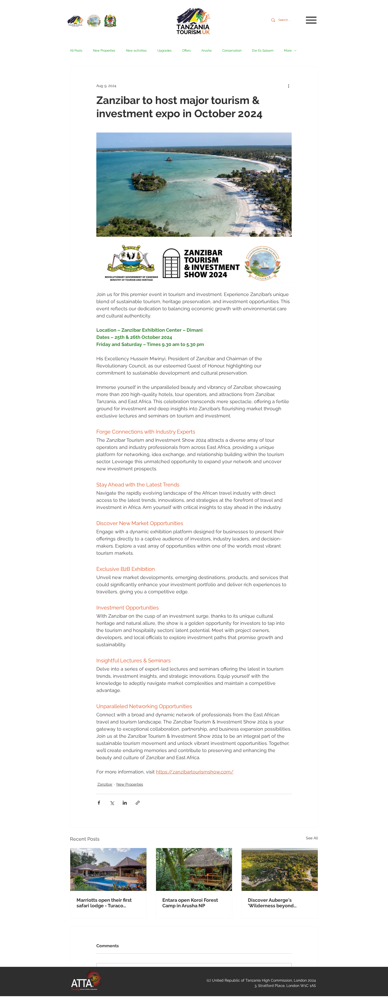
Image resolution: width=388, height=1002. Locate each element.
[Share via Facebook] (98, 802)
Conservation (232, 50)
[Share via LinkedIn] (124, 802)
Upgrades (164, 50)
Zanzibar (104, 784)
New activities (136, 50)
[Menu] (311, 20)
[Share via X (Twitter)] (111, 802)
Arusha (206, 50)
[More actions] (288, 86)
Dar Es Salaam (262, 50)
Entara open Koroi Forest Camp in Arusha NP (190, 902)
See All (312, 838)
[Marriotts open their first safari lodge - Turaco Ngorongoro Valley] (108, 869)
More (288, 50)
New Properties (104, 50)
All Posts (76, 50)
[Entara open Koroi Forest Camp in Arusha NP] (194, 869)
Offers (186, 50)
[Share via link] (137, 802)
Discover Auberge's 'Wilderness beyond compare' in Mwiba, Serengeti (271, 902)
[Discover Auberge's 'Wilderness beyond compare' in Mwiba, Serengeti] (280, 869)
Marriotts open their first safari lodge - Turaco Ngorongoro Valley (104, 902)
